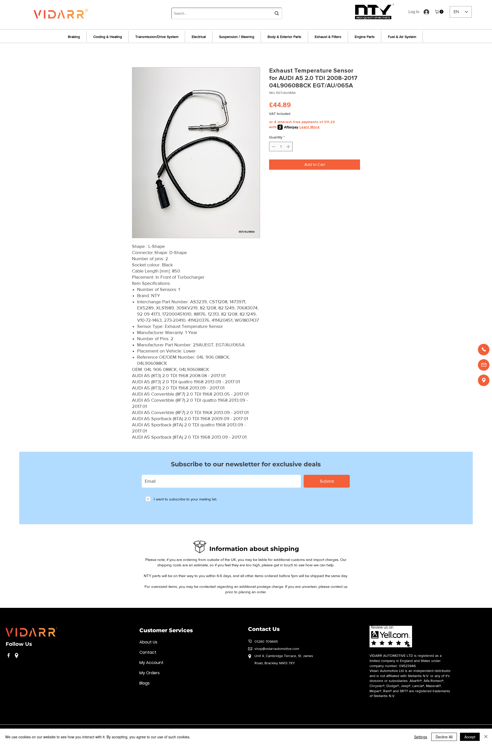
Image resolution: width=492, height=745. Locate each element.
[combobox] (226, 13)
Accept (469, 736)
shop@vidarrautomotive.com (276, 649)
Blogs (144, 683)
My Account (151, 663)
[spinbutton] (280, 146)
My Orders (149, 673)
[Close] (486, 737)
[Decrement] (273, 146)
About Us (148, 642)
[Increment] (288, 146)
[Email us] (483, 365)
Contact (147, 652)
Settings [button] (420, 736)
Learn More (309, 127)
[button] (439, 12)
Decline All (444, 736)
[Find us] (483, 380)
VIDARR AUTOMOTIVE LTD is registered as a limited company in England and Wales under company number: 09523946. (406, 660)
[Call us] (483, 349)
